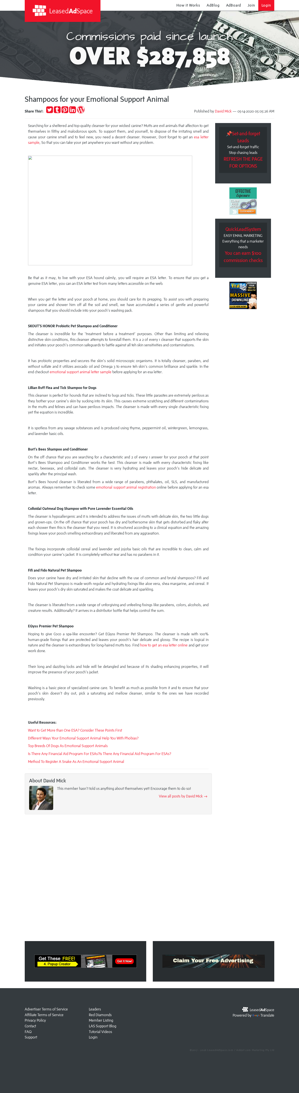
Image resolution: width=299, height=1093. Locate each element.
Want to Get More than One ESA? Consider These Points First (75, 730)
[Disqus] (118, 879)
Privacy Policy (35, 1020)
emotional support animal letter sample (80, 372)
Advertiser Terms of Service (46, 1009)
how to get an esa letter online (164, 645)
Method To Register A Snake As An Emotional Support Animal (76, 761)
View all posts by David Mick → (183, 796)
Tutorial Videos (100, 1032)
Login (266, 5)
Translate (267, 1015)
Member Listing (101, 1020)
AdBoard (233, 5)
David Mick (223, 111)
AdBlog (213, 5)
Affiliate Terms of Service (44, 1015)
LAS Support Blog (102, 1026)
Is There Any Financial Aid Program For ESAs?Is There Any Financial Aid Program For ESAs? (99, 754)
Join (251, 5)
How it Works (188, 5)
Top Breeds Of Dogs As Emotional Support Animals (68, 746)
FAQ (28, 1032)
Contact (30, 1026)
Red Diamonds (100, 1015)
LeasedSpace (70, 11)
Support (31, 1037)
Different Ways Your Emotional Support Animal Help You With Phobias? (83, 738)
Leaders (95, 1009)
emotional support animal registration (126, 487)
